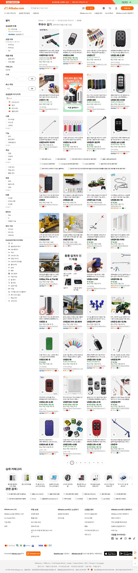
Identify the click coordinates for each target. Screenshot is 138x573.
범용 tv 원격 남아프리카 (109, 159)
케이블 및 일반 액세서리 (66, 20)
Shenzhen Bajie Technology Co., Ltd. (121, 64)
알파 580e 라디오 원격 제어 (109, 164)
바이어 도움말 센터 (91, 514)
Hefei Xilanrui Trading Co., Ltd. (97, 64)
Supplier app (58, 553)
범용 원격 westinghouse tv (50, 499)
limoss (34, 499)
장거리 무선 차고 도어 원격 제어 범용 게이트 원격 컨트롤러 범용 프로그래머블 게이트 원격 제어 (97, 168)
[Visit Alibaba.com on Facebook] (112, 538)
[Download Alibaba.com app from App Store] (110, 553)
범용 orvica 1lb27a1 (37, 494)
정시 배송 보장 (36, 522)
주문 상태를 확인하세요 (119, 522)
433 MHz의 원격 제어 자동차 (17, 499)
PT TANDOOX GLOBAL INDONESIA (73, 244)
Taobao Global (78, 563)
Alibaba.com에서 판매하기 (120, 514)
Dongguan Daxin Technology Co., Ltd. (73, 148)
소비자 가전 (50, 20)
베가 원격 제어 (61, 159)
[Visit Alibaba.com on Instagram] (125, 538)
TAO (85, 563)
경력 (5, 526)
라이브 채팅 (88, 518)
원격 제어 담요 (106, 494)
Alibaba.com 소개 (10, 509)
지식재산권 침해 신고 (92, 530)
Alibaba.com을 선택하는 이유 (14, 514)
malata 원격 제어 (90, 164)
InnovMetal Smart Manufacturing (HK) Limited (97, 326)
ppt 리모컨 (106, 499)
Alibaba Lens (16, 553)
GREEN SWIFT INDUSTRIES (96, 148)
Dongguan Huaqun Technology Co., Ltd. (49, 204)
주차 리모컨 (67, 499)
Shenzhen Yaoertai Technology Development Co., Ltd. (73, 61)
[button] (83, 8)
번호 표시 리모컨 (121, 499)
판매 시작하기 (116, 518)
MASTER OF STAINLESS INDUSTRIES (121, 285)
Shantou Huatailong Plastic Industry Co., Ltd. (121, 326)
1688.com (47, 563)
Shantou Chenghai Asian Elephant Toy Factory (97, 204)
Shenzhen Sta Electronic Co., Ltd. (49, 66)
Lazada (69, 563)
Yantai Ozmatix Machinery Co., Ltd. (49, 244)
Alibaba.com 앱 (77, 553)
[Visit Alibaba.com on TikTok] (134, 538)
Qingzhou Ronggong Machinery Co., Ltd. (49, 284)
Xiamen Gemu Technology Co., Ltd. (97, 109)
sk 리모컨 (80, 499)
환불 (86, 526)
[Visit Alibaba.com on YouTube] (130, 538)
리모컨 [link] (79, 20)
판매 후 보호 (35, 526)
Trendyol (92, 563)
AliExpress (38, 563)
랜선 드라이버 (93, 499)
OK (32, 79)
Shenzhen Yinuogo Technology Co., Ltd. (49, 326)
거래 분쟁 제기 (89, 522)
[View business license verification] (88, 570)
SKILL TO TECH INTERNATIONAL (49, 147)
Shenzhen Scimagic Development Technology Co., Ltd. (121, 106)
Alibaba (40, 20)
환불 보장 (34, 518)
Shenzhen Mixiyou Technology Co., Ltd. (97, 288)
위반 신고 (88, 534)
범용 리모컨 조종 (54, 494)
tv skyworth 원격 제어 (48, 164)
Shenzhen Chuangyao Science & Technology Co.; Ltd (121, 151)
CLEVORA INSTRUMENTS (119, 246)
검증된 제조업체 (63, 514)
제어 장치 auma (46, 159)
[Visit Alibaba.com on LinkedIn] (117, 538)
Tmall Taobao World (58, 563)
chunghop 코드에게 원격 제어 (69, 164)
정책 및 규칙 (35, 536)
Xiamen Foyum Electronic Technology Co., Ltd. (49, 109)
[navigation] (21, 242)
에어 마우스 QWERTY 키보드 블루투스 (53, 168)
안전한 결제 (35, 514)
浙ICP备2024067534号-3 (124, 570)
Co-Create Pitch (9, 518)
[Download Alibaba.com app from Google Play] (126, 553)
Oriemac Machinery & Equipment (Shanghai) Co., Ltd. (73, 326)
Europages (100, 563)
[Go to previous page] (68, 463)
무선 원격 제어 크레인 (72, 494)
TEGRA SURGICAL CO (94, 246)
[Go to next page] (102, 463)
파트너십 (114, 530)
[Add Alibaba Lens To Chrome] (33, 553)
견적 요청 (61, 518)
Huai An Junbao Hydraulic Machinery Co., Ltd (73, 204)
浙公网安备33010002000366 (104, 570)
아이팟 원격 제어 (121, 494)
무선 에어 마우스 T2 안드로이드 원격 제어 (84, 159)
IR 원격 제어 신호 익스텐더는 (17, 494)
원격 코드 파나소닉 (90, 494)
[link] (135, 552)
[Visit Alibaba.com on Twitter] (121, 538)
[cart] (110, 8)
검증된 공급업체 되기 (118, 526)
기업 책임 (7, 522)
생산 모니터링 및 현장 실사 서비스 (41, 531)
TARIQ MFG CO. (116, 206)
